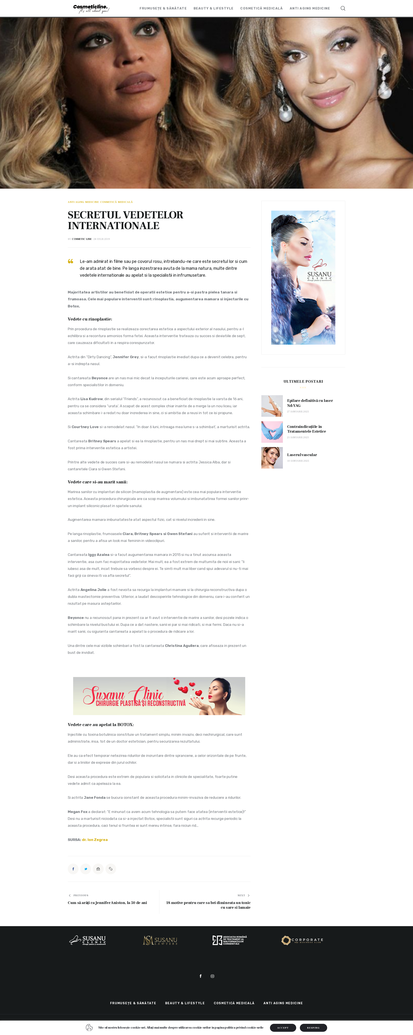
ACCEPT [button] (283, 1027)
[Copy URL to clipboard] (110, 869)
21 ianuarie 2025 (298, 437)
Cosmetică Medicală (116, 202)
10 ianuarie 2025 (298, 461)
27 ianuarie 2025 (298, 411)
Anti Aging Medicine (83, 202)
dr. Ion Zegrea (95, 840)
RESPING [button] (313, 1027)
